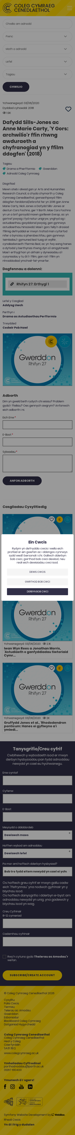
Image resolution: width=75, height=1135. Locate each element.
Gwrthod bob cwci (37, 581)
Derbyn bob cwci (37, 591)
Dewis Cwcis (37, 572)
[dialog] (37, 567)
